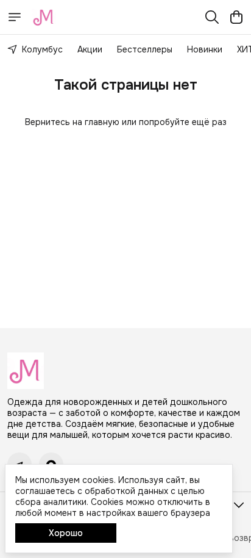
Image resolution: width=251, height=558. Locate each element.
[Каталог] (14, 17)
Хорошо (66, 533)
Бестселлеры (144, 49)
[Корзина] (236, 17)
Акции (89, 49)
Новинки (204, 49)
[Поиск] (212, 17)
